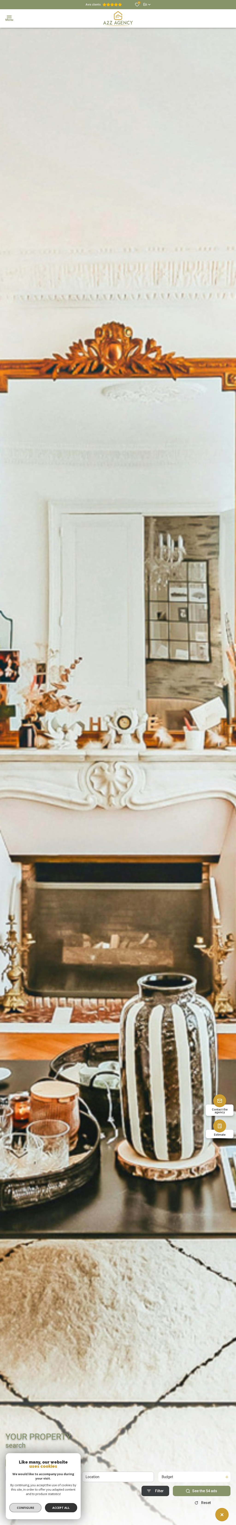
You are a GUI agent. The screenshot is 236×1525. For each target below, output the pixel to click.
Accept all (61, 1508)
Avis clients (93, 4)
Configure (25, 1508)
